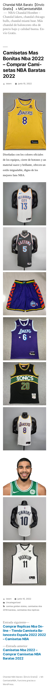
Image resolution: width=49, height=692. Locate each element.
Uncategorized (13, 602)
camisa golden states (16, 606)
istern (8, 83)
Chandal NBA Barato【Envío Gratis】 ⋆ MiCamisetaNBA (23, 7)
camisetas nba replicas (28, 610)
